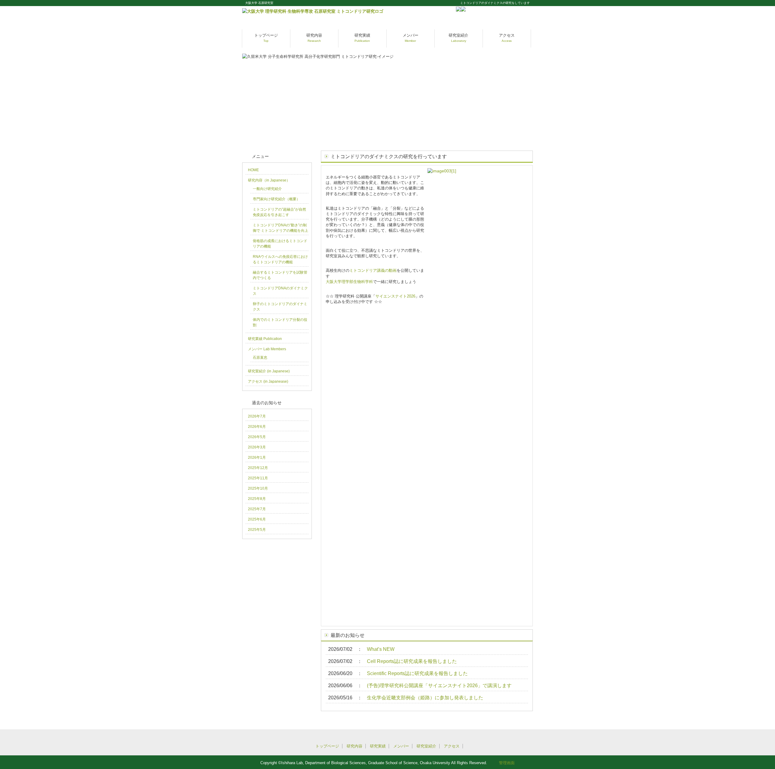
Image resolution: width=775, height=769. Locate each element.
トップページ (266, 37)
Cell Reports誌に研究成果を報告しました (412, 661)
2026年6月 (257, 426)
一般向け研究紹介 (267, 189)
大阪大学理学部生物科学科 (349, 281)
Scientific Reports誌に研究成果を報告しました (417, 673)
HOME (253, 170)
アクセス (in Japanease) (268, 381)
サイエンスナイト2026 (395, 296)
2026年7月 (257, 416)
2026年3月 (257, 447)
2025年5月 (257, 530)
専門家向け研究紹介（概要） (276, 199)
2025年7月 (257, 509)
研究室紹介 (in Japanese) (269, 371)
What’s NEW (380, 649)
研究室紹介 (458, 37)
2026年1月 (257, 457)
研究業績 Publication (265, 339)
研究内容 (314, 37)
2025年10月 (258, 488)
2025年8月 (257, 499)
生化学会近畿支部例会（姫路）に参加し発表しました (425, 697)
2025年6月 (257, 519)
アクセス (507, 37)
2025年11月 (258, 478)
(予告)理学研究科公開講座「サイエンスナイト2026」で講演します (439, 685)
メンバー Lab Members (267, 349)
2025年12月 (258, 468)
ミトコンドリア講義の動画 (373, 270)
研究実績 (362, 37)
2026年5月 (257, 437)
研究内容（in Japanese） (269, 180)
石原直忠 (260, 357)
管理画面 (507, 763)
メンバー (410, 37)
